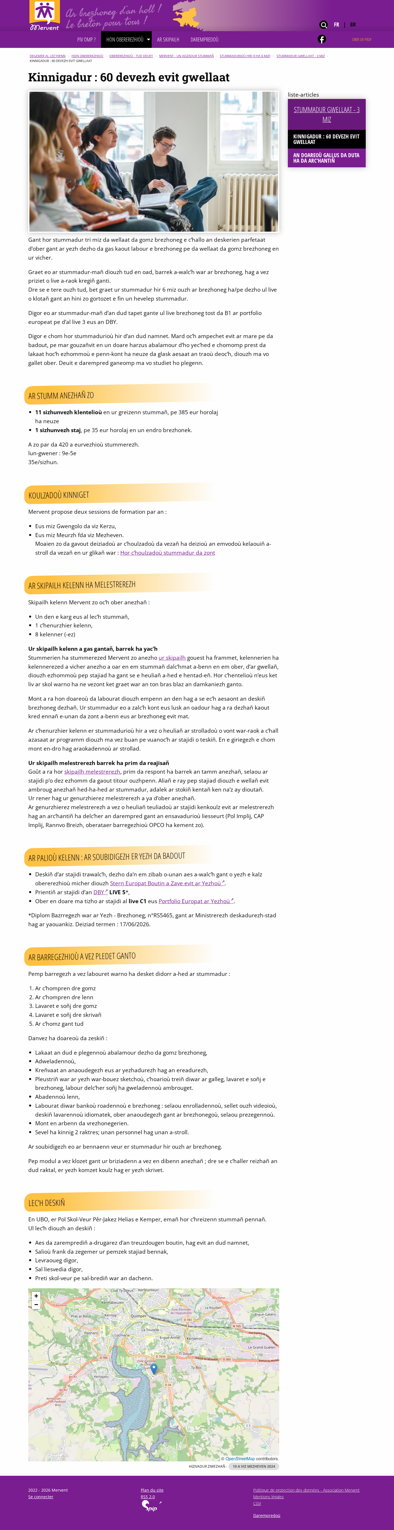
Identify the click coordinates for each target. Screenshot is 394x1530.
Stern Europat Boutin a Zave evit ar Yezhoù (165, 883)
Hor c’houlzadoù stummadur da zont (167, 552)
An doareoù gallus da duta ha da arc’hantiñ (326, 157)
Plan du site (152, 1490)
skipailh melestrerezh (92, 771)
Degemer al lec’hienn (47, 56)
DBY (98, 892)
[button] (153, 1369)
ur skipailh (172, 657)
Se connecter (40, 1496)
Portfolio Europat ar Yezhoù (194, 901)
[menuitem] (86, 39)
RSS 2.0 (148, 1496)
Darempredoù (266, 1515)
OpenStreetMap (240, 1458)
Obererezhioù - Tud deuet (131, 56)
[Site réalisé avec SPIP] (151, 1510)
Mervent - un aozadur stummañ (186, 56)
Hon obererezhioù (87, 56)
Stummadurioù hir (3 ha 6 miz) (245, 56)
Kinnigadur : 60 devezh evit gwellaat (326, 139)
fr (336, 24)
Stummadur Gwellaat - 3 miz (301, 56)
